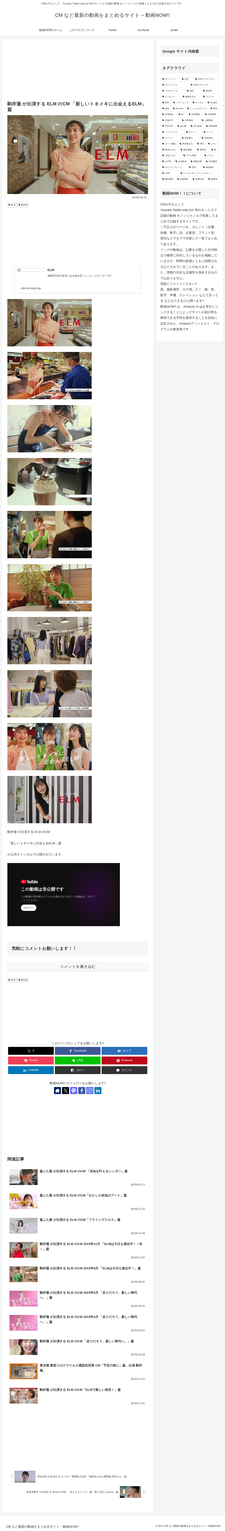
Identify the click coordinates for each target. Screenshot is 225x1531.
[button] (78, 1070)
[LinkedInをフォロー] (97, 1090)
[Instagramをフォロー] (89, 1090)
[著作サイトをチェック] (57, 1090)
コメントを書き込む (78, 966)
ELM (13, 205)
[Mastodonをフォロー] (73, 1090)
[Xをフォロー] (65, 1090)
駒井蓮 (24, 205)
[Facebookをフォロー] (81, 1090)
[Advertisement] (77, 70)
